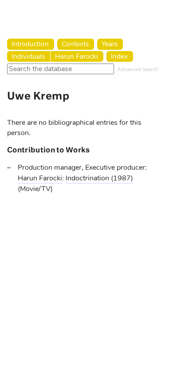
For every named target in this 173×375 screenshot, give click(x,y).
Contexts (75, 43)
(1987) (122, 178)
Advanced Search (137, 69)
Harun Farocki (76, 56)
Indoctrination (88, 178)
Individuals (28, 56)
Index (119, 56)
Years (110, 43)
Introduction (30, 43)
